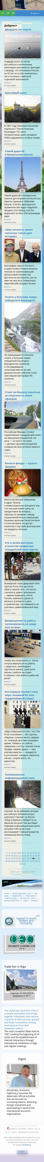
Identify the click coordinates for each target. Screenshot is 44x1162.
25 (28, 855)
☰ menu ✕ (35, 13)
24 (25, 855)
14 (33, 853)
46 (14, 861)
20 (14, 855)
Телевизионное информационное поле (19, 776)
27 (33, 855)
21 (17, 855)
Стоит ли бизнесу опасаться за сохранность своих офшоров (22, 395)
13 (30, 853)
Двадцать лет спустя (18, 29)
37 (25, 858)
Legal (25, 900)
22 (20, 855)
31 (9, 858)
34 (17, 858)
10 (22, 853)
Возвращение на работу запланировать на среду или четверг (20, 624)
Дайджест (7, 82)
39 (31, 858)
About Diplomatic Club (21, 893)
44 (9, 861)
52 (31, 861)
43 (6, 861)
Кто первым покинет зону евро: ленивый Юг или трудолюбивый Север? (21, 695)
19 (12, 855)
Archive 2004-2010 (12, 900)
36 (23, 858)
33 (14, 858)
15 (36, 853)
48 (20, 861)
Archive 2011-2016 (28, 898)
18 (9, 855)
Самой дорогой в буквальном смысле (19, 152)
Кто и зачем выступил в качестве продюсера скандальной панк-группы (21, 546)
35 (20, 858)
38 (28, 858)
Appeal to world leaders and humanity (26, 920)
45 (12, 861)
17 (6, 855)
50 (25, 861)
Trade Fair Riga (10, 898)
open (38, 915)
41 (36, 858)
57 (23, 864)
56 (21, 864)
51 (28, 861)
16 (39, 853)
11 (25, 853)
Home (6, 893)
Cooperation (17, 896)
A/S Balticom (26, 1145)
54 (36, 861)
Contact (34, 900)
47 (17, 861)
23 (23, 855)
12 (28, 853)
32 (12, 858)
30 (6, 858)
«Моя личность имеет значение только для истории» (19, 233)
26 (31, 855)
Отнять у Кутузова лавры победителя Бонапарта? (21, 298)
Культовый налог (16, 92)
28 (36, 855)
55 (39, 861)
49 (23, 861)
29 (39, 855)
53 (33, 861)
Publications (30, 896)
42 (39, 858)
